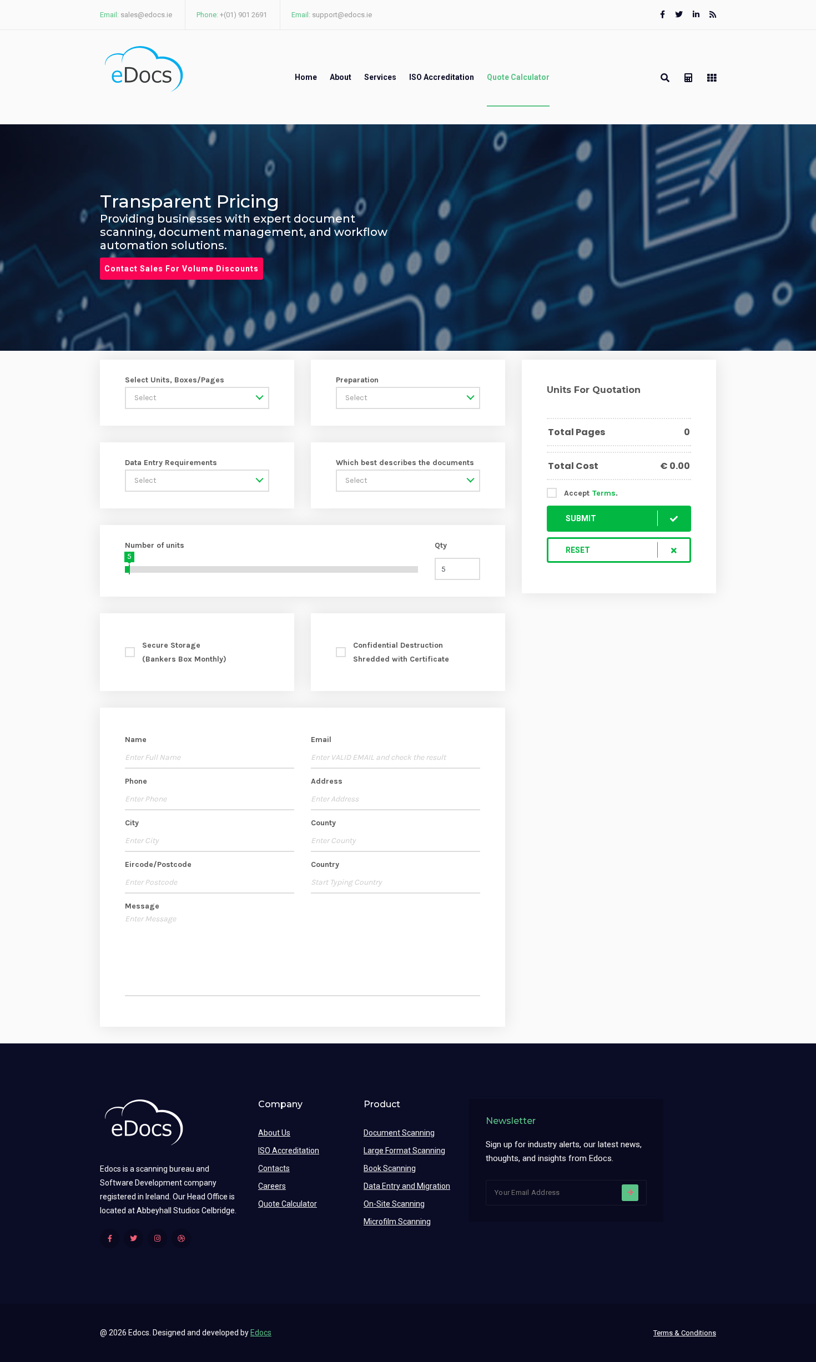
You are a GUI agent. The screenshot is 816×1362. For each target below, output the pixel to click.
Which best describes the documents (405, 462)
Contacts (274, 1168)
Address (326, 781)
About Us (274, 1132)
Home (306, 77)
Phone (136, 781)
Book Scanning (390, 1168)
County (323, 823)
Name (136, 739)
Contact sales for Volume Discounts (181, 268)
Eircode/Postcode (158, 864)
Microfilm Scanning (397, 1221)
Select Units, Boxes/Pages (174, 380)
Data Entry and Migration (407, 1186)
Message (142, 906)
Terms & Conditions (684, 1333)
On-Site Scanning (394, 1203)
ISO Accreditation (441, 77)
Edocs (260, 1332)
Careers (272, 1186)
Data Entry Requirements (171, 462)
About (340, 77)
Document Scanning (399, 1132)
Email (321, 739)
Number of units (154, 545)
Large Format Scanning (404, 1150)
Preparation (357, 380)
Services (380, 77)
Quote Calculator (518, 77)
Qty (441, 545)
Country (325, 864)
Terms (604, 493)
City (132, 823)
